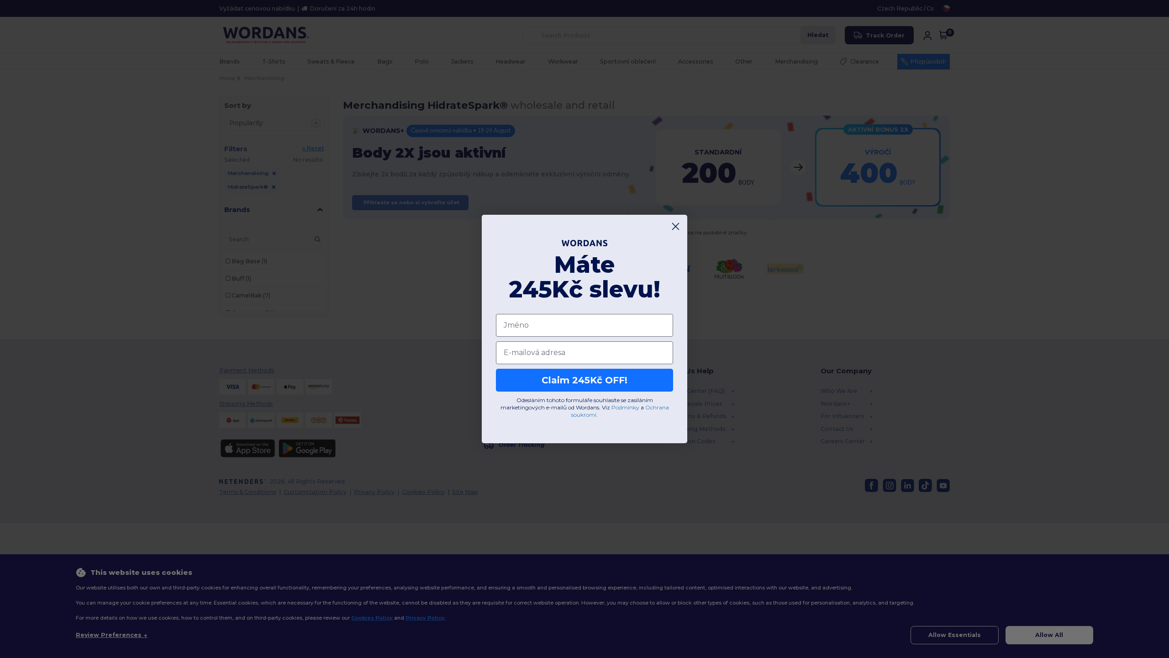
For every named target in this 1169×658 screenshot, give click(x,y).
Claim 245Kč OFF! (584, 380)
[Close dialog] (676, 226)
